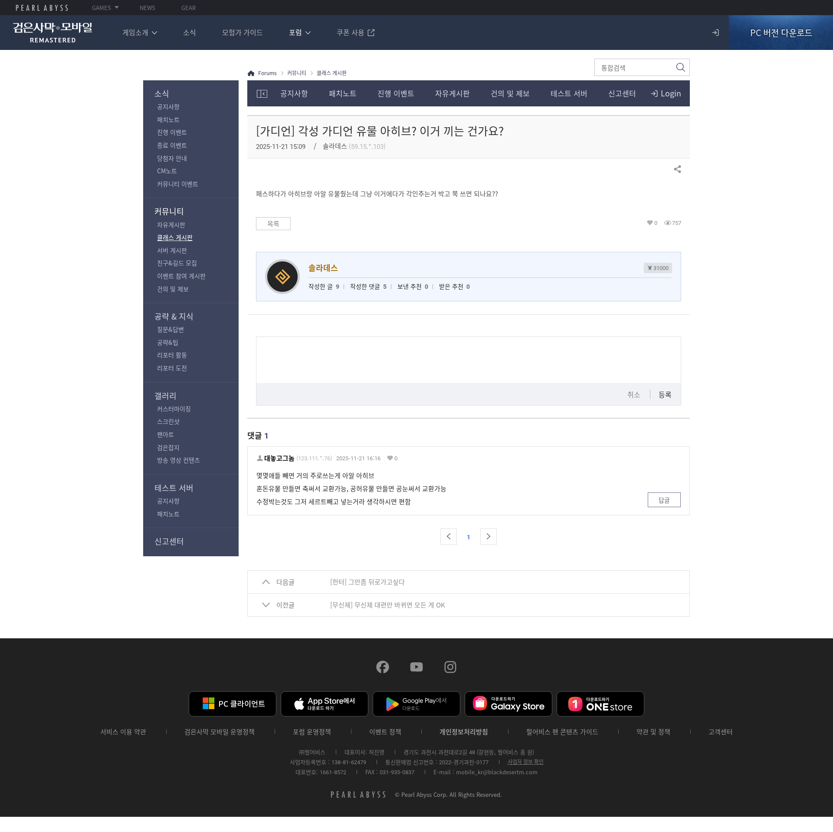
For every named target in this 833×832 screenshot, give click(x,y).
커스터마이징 (174, 408)
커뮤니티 (169, 211)
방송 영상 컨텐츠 (178, 460)
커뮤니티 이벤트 (177, 183)
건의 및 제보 (173, 288)
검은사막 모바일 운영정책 (219, 731)
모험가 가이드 (242, 32)
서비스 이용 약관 (123, 731)
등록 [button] (665, 394)
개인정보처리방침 (463, 731)
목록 (273, 223)
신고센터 (169, 541)
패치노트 (168, 119)
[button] (448, 536)
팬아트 (165, 434)
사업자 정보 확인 (526, 762)
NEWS (147, 7)
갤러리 (165, 396)
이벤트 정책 (385, 731)
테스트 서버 (173, 488)
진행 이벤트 (172, 132)
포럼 (295, 32)
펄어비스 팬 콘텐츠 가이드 (562, 731)
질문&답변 (170, 329)
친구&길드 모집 (177, 262)
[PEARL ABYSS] (42, 7)
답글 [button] (664, 499)
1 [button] (468, 536)
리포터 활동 (172, 354)
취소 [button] (633, 394)
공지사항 (168, 106)
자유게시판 (171, 224)
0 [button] (655, 223)
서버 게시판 (172, 250)
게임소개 (135, 32)
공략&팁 (167, 342)
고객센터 (720, 731)
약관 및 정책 (653, 731)
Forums (267, 73)
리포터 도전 (172, 367)
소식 (189, 32)
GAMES (101, 7)
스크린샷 (168, 421)
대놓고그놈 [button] (279, 458)
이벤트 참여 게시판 (181, 275)
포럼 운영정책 (312, 731)
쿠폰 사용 (350, 32)
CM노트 (167, 170)
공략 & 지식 (173, 316)
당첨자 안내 (172, 158)
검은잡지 (168, 447)
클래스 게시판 (175, 237)
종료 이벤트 (172, 145)
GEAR (188, 7)
